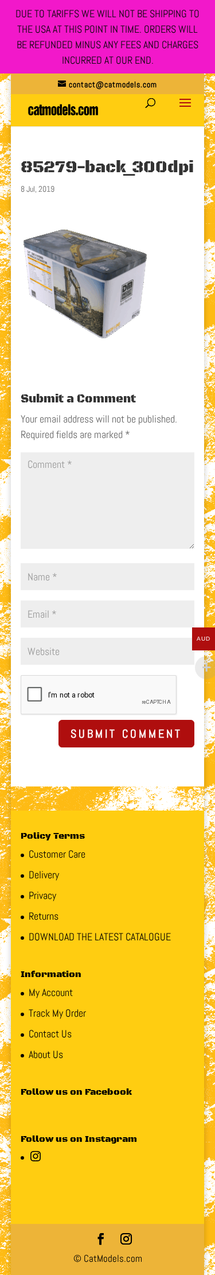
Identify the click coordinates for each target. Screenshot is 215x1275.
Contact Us (50, 1033)
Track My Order (57, 1013)
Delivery (44, 874)
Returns (43, 916)
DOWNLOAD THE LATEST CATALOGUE (100, 936)
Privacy (42, 895)
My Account (51, 992)
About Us (46, 1054)
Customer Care (57, 854)
